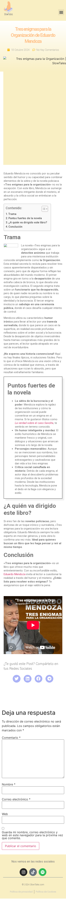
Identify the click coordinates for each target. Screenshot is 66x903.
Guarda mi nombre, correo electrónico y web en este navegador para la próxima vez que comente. (32, 835)
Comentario (11, 737)
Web (5, 813)
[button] (61, 12)
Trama (12, 214)
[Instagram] (23, 872)
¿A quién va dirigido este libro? (27, 222)
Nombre (8, 784)
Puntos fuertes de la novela (25, 218)
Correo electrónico (16, 799)
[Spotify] (42, 872)
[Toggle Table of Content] (43, 209)
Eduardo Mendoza (14, 574)
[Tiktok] (33, 872)
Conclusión (15, 226)
